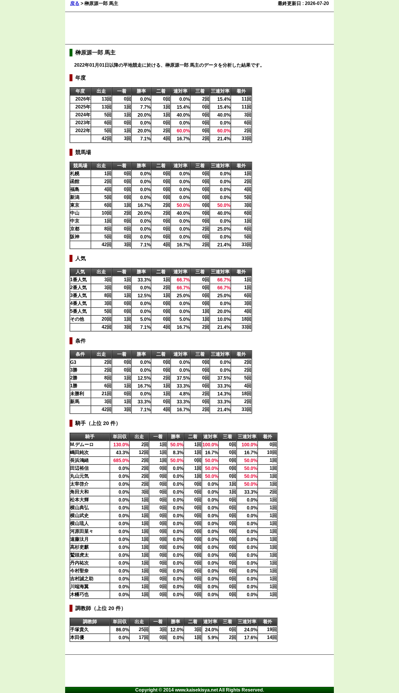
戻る (74, 3)
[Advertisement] (176, 28)
